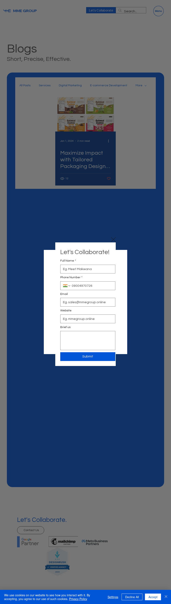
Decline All (132, 597)
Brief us (65, 327)
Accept (152, 597)
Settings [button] (113, 597)
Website (66, 310)
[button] (113, 239)
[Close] (165, 597)
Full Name (68, 260)
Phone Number (71, 277)
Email (64, 294)
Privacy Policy (78, 599)
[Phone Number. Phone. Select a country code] (67, 285)
